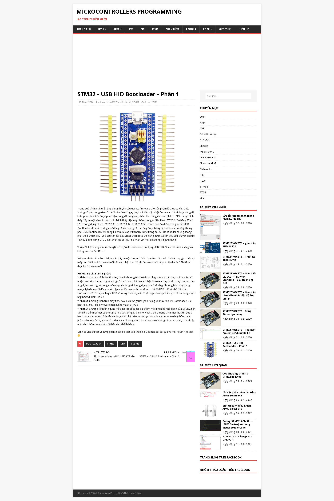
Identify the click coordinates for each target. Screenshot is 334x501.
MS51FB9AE (207, 151)
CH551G (204, 140)
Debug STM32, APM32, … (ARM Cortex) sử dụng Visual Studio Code (237, 424)
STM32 (135, 102)
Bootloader (93, 343)
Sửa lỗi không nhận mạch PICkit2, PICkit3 (238, 217)
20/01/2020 (87, 102)
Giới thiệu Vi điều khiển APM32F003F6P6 (236, 407)
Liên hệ (244, 29)
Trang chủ (84, 29)
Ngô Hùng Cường (132, 493)
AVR (131, 29)
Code (206, 29)
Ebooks (191, 29)
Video (203, 198)
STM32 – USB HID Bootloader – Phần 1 (234, 344)
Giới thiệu (225, 29)
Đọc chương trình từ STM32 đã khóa (235, 375)
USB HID (135, 343)
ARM (116, 29)
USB (123, 343)
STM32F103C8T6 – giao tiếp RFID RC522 (239, 245)
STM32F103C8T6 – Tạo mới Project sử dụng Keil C (238, 331)
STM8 (155, 29)
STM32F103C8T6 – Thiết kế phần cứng (238, 258)
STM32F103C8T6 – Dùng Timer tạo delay (237, 312)
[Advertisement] (167, 64)
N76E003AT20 (208, 157)
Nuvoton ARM (208, 163)
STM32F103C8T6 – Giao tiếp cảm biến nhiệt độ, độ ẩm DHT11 (239, 295)
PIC (142, 29)
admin (101, 102)
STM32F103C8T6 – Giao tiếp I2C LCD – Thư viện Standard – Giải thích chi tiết (239, 278)
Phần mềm (172, 29)
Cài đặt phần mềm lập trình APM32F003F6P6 (239, 394)
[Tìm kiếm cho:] (228, 96)
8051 (101, 29)
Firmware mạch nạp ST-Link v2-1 (237, 438)
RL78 (203, 180)
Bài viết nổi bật (123, 102)
